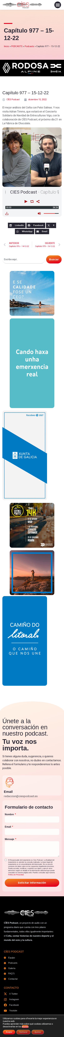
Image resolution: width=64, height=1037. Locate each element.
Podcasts (29, 46)
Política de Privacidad (16, 875)
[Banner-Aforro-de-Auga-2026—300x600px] (24, 499)
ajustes (25, 1026)
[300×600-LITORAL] (24, 684)
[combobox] (23, 259)
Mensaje (10, 839)
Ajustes (38, 1032)
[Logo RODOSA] (32, 73)
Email (8, 792)
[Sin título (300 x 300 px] (32, 314)
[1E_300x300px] (32, 594)
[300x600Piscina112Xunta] (32, 407)
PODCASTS (16, 46)
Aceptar (9, 1032)
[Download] (6, 213)
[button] (57, 4)
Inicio (6, 46)
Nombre (9, 814)
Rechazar (23, 1032)
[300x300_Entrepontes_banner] (32, 546)
